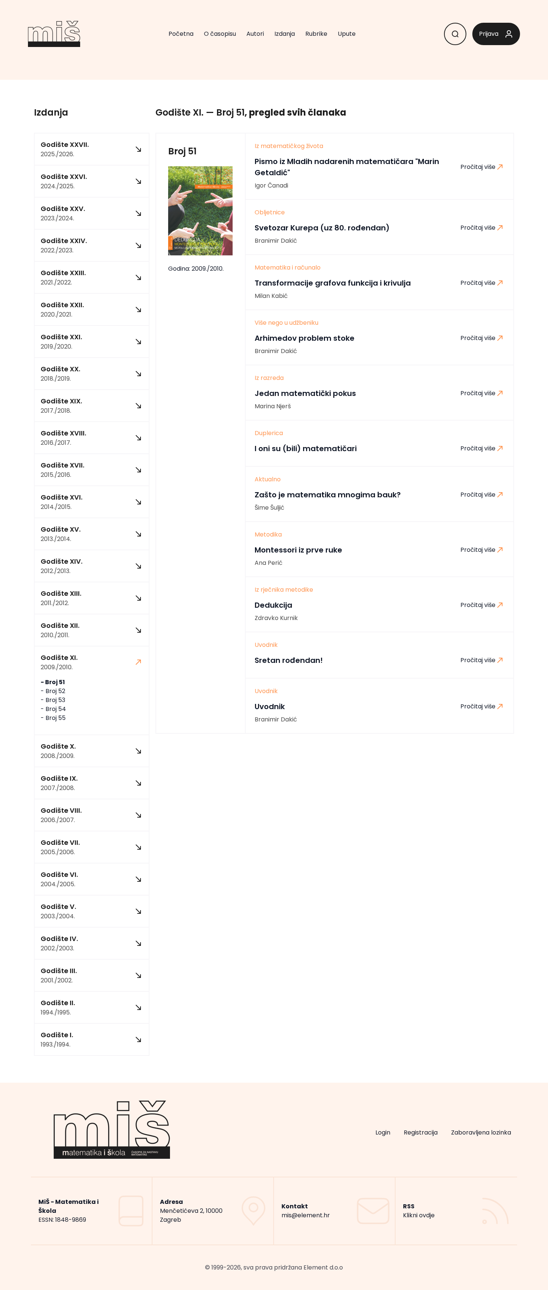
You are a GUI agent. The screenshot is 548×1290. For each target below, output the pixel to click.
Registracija (421, 1132)
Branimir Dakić (276, 240)
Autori (255, 33)
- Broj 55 (53, 718)
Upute (347, 33)
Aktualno (268, 479)
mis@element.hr (305, 1215)
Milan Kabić (271, 296)
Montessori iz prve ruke (298, 550)
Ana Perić (269, 563)
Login (382, 1132)
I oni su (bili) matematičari (306, 448)
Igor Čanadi (271, 185)
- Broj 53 (53, 700)
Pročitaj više (477, 167)
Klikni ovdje (419, 1215)
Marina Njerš (273, 406)
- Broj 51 (53, 682)
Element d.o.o (323, 1267)
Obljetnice (270, 212)
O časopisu (220, 33)
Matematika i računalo (288, 267)
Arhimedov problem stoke (305, 338)
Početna (181, 33)
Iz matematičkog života (289, 146)
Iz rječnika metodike (284, 590)
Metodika (268, 534)
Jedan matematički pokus (305, 393)
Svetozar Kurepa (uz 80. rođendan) (322, 228)
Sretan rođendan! (289, 660)
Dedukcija (273, 605)
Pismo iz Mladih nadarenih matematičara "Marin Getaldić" (347, 167)
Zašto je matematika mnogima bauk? (328, 495)
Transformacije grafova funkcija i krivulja (333, 283)
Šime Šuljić (269, 507)
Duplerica (269, 433)
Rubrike (316, 33)
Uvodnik (266, 645)
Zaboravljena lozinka (481, 1132)
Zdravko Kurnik (276, 618)
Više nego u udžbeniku (286, 323)
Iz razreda (269, 378)
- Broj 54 (53, 709)
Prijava (488, 33)
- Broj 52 (53, 691)
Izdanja (284, 33)
